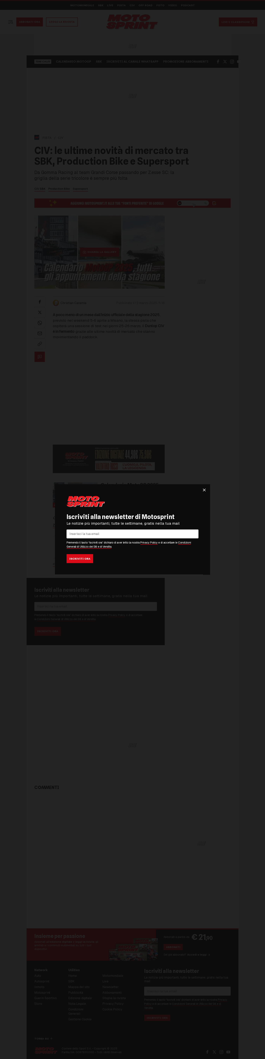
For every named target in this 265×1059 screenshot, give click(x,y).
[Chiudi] (204, 490)
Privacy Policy (149, 542)
